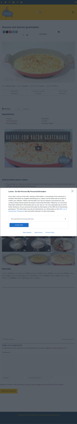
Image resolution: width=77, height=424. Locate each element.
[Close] (73, 192)
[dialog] (38, 212)
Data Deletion (27, 232)
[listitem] (38, 219)
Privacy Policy (50, 232)
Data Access (38, 232)
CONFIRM (19, 225)
